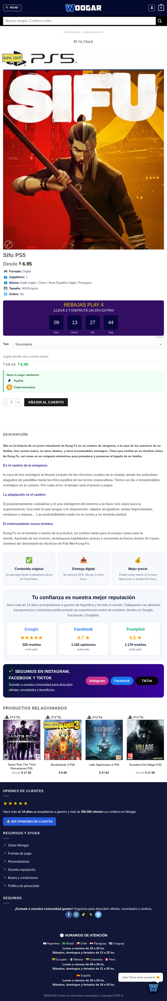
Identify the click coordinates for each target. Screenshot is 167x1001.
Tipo (6, 344)
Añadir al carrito (46, 402)
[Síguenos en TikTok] (83, 914)
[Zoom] (8, 244)
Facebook (122, 681)
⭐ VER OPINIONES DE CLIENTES (30, 821)
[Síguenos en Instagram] (76, 914)
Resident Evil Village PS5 (145, 764)
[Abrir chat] (153, 988)
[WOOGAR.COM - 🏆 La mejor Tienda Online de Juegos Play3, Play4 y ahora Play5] (83, 8)
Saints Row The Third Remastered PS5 (22, 766)
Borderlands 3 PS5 (63, 764)
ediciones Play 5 (93, 32)
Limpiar (159, 337)
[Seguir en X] (91, 914)
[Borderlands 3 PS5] (62, 738)
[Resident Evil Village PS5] (145, 738)
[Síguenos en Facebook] (68, 914)
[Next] (164, 748)
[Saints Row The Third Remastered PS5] (21, 738)
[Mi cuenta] (151, 8)
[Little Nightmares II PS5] (104, 738)
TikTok (147, 681)
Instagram (97, 681)
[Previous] (3, 748)
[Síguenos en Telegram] (98, 914)
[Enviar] (160, 21)
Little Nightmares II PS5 (104, 764)
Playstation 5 (72, 32)
